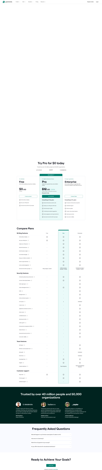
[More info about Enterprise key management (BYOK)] (34, 326)
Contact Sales (55, 469)
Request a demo (90, 1)
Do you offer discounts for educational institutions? (43, 446)
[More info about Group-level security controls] (31, 333)
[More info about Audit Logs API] (26, 323)
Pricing (37, 1)
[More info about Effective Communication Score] (32, 349)
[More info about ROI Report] (24, 345)
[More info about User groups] (25, 302)
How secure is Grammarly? (37, 438)
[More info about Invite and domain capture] (30, 298)
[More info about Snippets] (23, 363)
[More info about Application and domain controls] (32, 309)
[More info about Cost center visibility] (28, 337)
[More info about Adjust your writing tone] (29, 244)
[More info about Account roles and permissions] (31, 280)
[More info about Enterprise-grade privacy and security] (34, 277)
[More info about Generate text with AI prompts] (32, 269)
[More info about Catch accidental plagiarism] (30, 265)
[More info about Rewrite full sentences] (28, 247)
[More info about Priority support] (26, 378)
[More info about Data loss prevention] (28, 319)
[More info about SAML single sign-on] (28, 284)
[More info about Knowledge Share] (27, 359)
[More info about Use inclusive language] (28, 254)
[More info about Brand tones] (25, 356)
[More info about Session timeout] (26, 330)
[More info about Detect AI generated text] (30, 262)
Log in (97, 1)
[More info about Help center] (25, 375)
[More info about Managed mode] (26, 294)
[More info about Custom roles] (25, 305)
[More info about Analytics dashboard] (28, 366)
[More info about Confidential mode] (27, 316)
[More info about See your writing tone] (28, 240)
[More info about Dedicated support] (27, 382)
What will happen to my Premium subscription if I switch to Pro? (46, 434)
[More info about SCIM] (22, 291)
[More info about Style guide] (24, 352)
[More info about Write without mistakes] (29, 237)
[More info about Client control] (25, 312)
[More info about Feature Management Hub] (30, 287)
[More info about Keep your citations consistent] (31, 258)
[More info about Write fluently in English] (29, 251)
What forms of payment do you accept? (40, 442)
